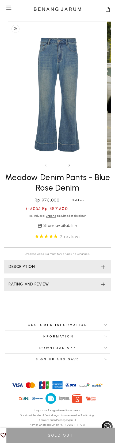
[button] (9, 8)
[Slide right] (69, 165)
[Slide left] (46, 165)
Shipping (51, 216)
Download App (57, 347)
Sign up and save (57, 359)
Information (57, 336)
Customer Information (57, 325)
